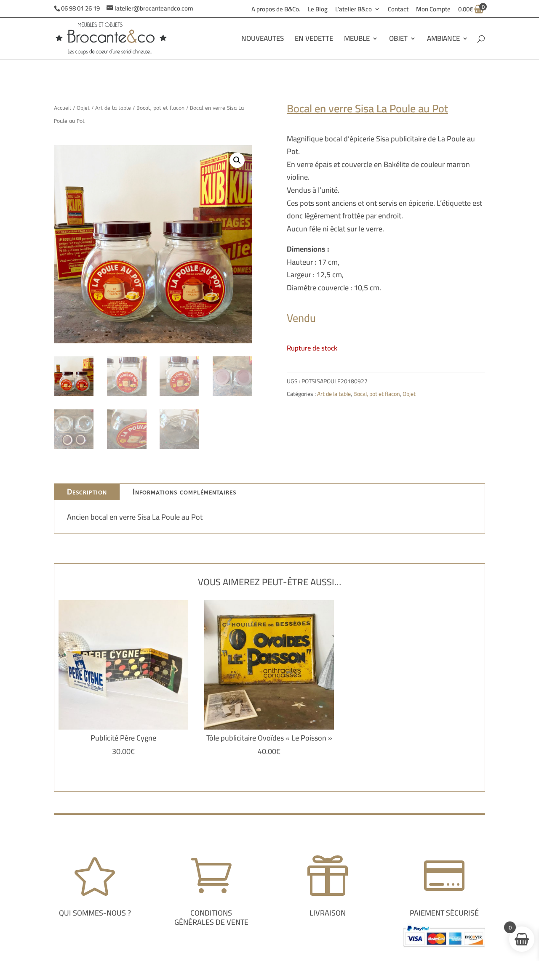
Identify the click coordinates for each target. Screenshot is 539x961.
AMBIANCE (443, 40)
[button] (237, 160)
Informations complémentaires (184, 491)
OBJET (398, 40)
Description (87, 491)
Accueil (62, 108)
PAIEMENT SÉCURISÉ (444, 913)
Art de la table (113, 108)
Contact (398, 10)
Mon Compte (433, 10)
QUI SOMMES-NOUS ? (95, 913)
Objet (83, 108)
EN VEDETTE (314, 40)
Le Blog (318, 10)
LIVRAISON (328, 913)
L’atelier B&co (353, 10)
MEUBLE (357, 40)
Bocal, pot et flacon (160, 108)
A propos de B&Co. (275, 10)
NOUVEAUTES (262, 40)
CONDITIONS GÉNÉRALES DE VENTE (211, 917)
